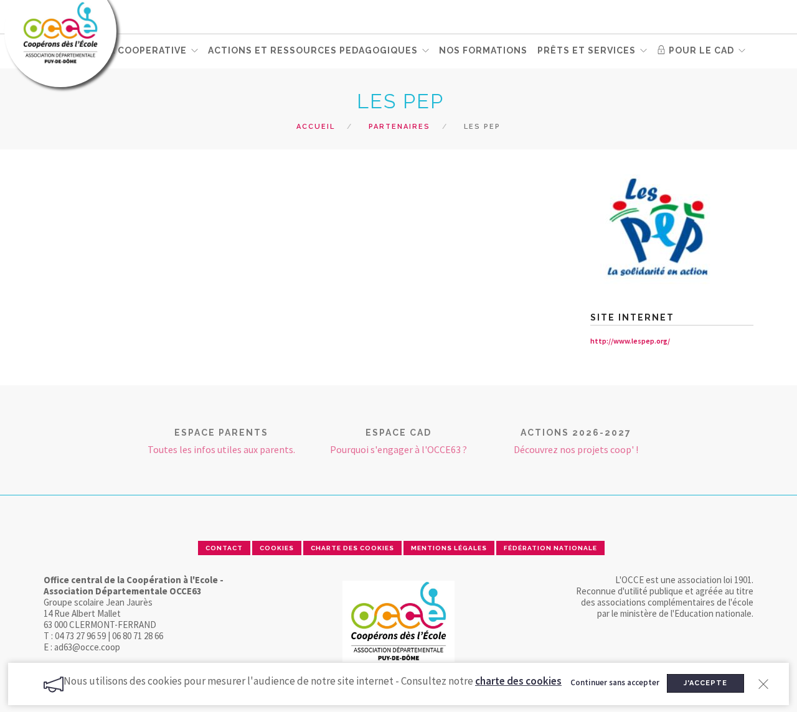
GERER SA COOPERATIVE (127, 50)
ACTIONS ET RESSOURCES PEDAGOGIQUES (313, 50)
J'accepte (705, 683)
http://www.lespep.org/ (630, 340)
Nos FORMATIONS (483, 50)
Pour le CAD (700, 50)
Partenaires (399, 127)
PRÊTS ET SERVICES (586, 50)
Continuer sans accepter (614, 682)
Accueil (315, 127)
